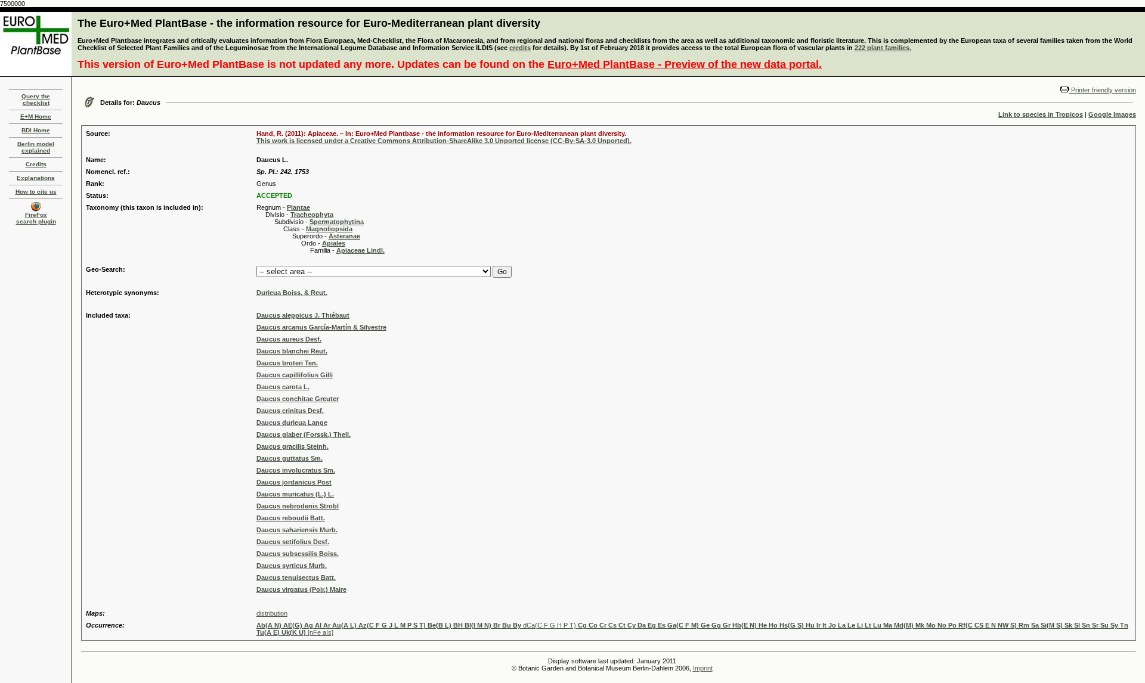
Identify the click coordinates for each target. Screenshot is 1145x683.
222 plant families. (883, 47)
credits (520, 47)
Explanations (36, 178)
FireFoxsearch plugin (36, 218)
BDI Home (35, 130)
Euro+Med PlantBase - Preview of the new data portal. (684, 64)
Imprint (703, 668)
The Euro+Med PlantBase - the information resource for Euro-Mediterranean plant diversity (309, 23)
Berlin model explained (35, 147)
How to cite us (36, 191)
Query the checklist (35, 99)
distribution (271, 613)
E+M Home (35, 116)
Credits (36, 164)
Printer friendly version (1102, 90)
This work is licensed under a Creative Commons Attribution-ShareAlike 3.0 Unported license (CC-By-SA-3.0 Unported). (444, 140)
